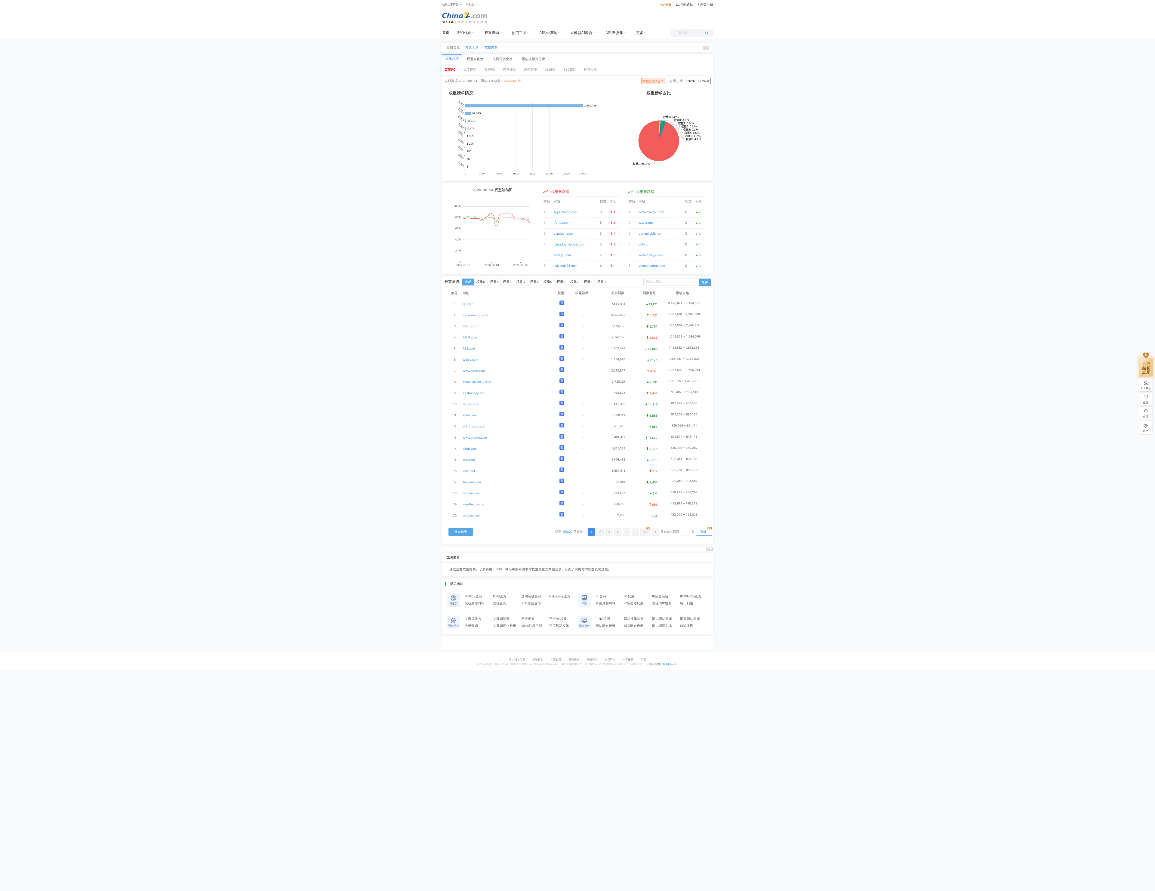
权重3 (520, 282)
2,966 (621, 515)
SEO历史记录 (633, 626)
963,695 (619, 493)
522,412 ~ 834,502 (684, 481)
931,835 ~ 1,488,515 (684, 381)
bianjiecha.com (564, 234)
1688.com (469, 448)
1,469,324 (618, 348)
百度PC (450, 70)
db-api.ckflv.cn (650, 234)
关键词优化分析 (504, 626)
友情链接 (573, 659)
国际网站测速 (690, 619)
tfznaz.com (561, 223)
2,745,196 (618, 337)
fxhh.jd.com (562, 255)
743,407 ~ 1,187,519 (684, 392)
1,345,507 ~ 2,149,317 (684, 325)
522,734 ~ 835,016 (684, 470)
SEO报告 (686, 626)
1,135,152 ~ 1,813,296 (684, 347)
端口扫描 (686, 603)
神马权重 (590, 70)
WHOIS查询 (473, 596)
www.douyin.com (475, 437)
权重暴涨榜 (560, 192)
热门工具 (519, 33)
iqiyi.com (469, 459)
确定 (704, 532)
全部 (468, 282)
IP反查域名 (660, 596)
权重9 (601, 282)
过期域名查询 (531, 596)
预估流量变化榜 (533, 59)
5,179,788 (618, 326)
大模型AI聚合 (581, 33)
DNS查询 (500, 596)
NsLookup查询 (560, 596)
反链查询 (527, 619)
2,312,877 (618, 370)
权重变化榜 (475, 59)
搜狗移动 (509, 70)
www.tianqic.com (651, 212)
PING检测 (603, 619)
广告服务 (555, 659)
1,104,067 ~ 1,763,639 (684, 358)
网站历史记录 (605, 626)
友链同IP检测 (662, 603)
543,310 (619, 403)
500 (645, 532)
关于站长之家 (517, 659)
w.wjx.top (646, 223)
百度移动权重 (559, 626)
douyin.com (471, 404)
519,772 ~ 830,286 (684, 492)
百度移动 (469, 70)
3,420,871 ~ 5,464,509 (684, 303)
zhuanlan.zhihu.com (477, 382)
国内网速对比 (662, 626)
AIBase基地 (548, 33)
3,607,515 (618, 470)
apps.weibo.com (565, 212)
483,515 (619, 426)
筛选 (704, 283)
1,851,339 (618, 448)
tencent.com (472, 482)
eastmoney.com (474, 393)
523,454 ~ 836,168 (684, 459)
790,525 (619, 392)
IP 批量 (629, 596)
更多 (639, 33)
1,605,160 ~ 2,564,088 (684, 314)
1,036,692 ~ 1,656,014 (684, 370)
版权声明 (610, 659)
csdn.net (469, 471)
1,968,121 (618, 415)
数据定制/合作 (653, 81)
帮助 (643, 659)
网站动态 (592, 659)
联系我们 (537, 659)
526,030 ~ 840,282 (684, 447)
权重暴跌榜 (645, 192)
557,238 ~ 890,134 (684, 414)
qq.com (468, 304)
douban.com (471, 493)
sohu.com (469, 415)
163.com (469, 348)
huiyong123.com (565, 266)
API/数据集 (614, 33)
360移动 (569, 70)
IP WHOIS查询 (690, 596)
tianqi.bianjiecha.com (568, 244)
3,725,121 (618, 381)
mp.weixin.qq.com (475, 315)
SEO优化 (464, 33)
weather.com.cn (474, 504)
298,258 (619, 504)
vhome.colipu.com (652, 266)
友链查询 (499, 603)
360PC (550, 70)
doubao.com (471, 515)
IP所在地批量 (633, 603)
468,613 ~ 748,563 (684, 503)
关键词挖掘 (501, 619)
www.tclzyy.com (651, 255)
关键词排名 (473, 619)
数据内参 (491, 47)
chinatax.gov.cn (474, 426)
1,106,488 (618, 459)
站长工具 (472, 47)
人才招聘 (628, 659)
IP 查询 (601, 596)
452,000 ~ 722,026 (684, 514)
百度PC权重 (558, 619)
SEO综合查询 (531, 603)
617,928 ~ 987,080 (684, 403)
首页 (445, 33)
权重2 (507, 282)
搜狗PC (489, 70)
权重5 (548, 282)
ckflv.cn (644, 244)
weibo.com (470, 359)
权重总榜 (452, 59)
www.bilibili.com (474, 370)
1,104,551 (618, 481)
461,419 (619, 437)
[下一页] (655, 532)
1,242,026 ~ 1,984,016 (684, 336)
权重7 (574, 282)
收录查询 (471, 626)
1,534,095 (618, 359)
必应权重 (530, 70)
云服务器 (665, 664)
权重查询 (492, 33)
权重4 (534, 282)
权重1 (494, 282)
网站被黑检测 (634, 619)
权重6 (561, 282)
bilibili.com (470, 337)
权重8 (588, 282)
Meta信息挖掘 (531, 626)
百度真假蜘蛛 (605, 603)
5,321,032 (618, 314)
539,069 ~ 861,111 (684, 425)
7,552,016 (618, 303)
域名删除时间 (475, 603)
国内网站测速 (662, 619)
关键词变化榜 (503, 59)
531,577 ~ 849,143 (684, 436)
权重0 (480, 282)
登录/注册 (707, 4)
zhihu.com (470, 326)
